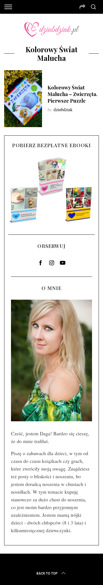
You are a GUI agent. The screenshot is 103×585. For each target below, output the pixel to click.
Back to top (47, 573)
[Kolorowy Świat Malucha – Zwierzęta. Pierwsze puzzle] (23, 98)
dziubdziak (63, 109)
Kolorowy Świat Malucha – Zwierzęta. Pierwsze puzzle (73, 94)
